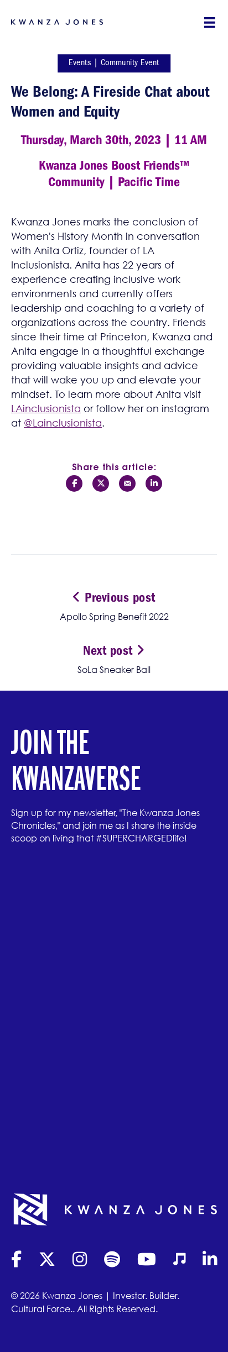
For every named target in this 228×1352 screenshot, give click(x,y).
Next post (109, 650)
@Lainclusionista (63, 423)
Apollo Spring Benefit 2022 (114, 616)
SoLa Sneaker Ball (114, 669)
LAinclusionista (46, 408)
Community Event (130, 62)
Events (80, 62)
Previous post (118, 597)
